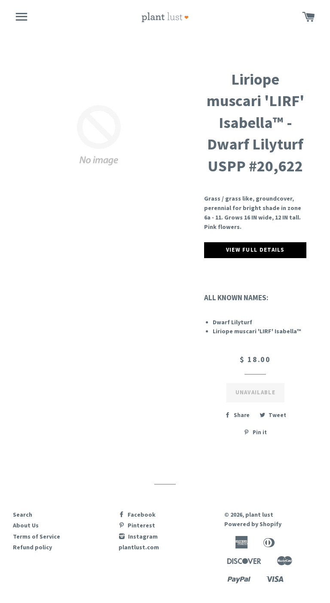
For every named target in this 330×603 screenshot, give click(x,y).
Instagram (142, 536)
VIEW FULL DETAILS (255, 249)
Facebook (141, 514)
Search (22, 514)
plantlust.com (139, 547)
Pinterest (140, 525)
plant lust (259, 514)
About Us (26, 525)
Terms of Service (36, 536)
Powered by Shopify (252, 524)
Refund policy (32, 547)
